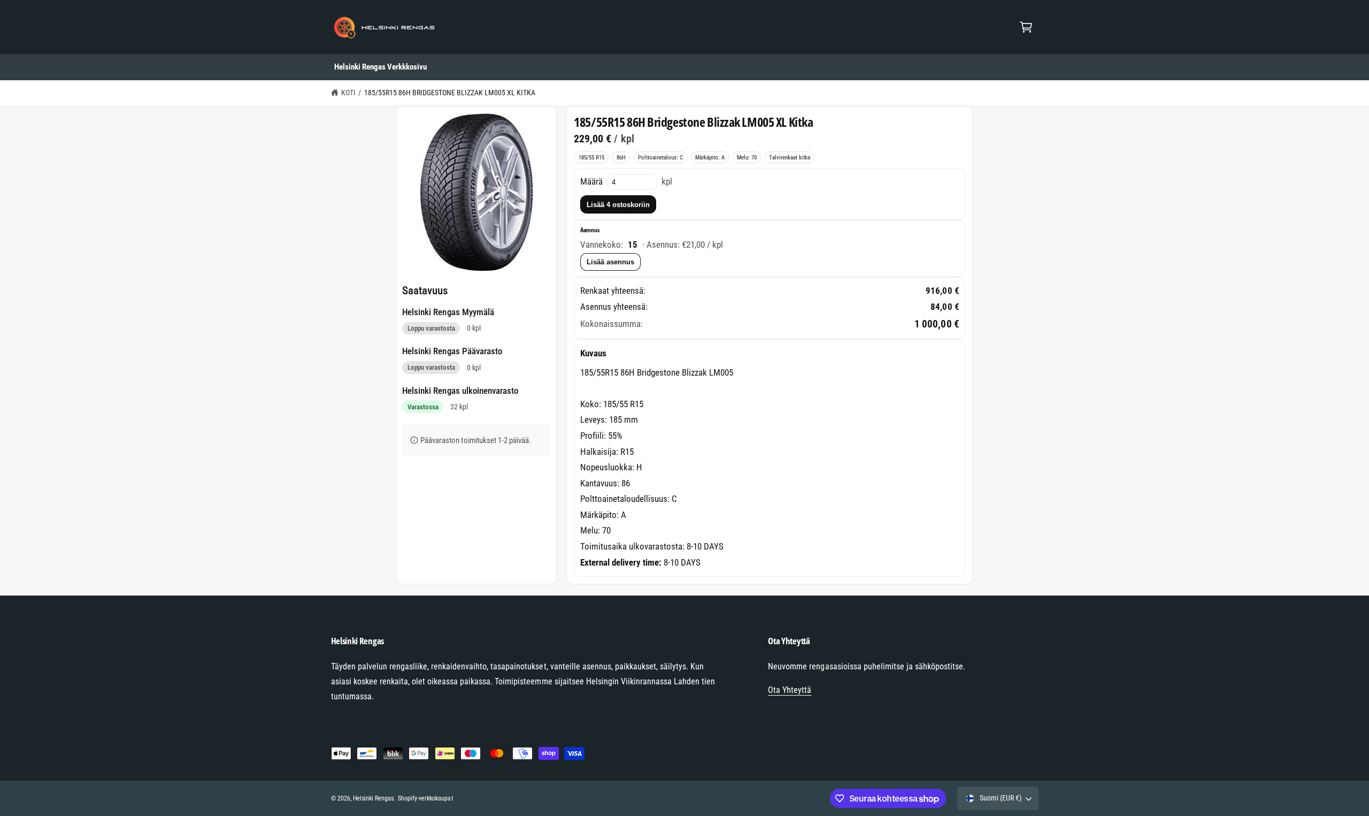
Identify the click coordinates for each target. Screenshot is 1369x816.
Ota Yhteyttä (789, 690)
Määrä (591, 181)
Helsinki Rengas (373, 798)
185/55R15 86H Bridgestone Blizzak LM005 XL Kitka (450, 92)
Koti (348, 92)
